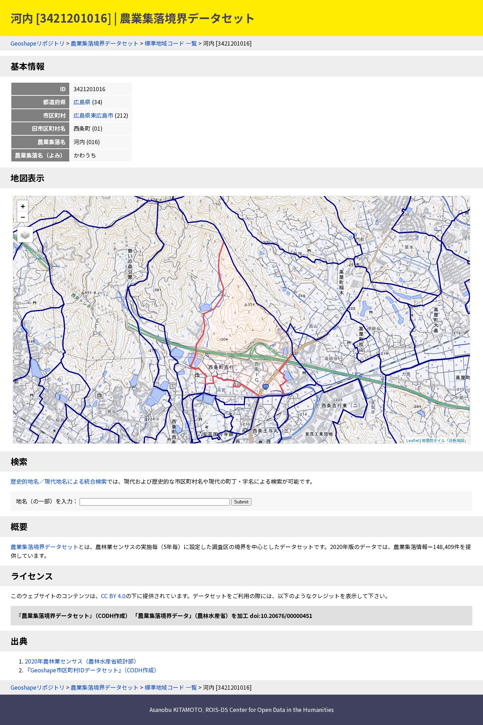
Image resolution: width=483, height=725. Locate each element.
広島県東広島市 (93, 115)
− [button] (23, 216)
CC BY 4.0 (113, 595)
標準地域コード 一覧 (171, 43)
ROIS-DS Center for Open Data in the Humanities (269, 709)
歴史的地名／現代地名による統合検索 (59, 481)
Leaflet (412, 440)
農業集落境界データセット (105, 43)
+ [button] (23, 205)
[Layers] (25, 234)
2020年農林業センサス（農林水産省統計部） (82, 661)
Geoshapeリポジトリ (38, 43)
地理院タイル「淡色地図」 (444, 440)
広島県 (82, 102)
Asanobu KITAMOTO (176, 709)
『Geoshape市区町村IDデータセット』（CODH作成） (92, 670)
